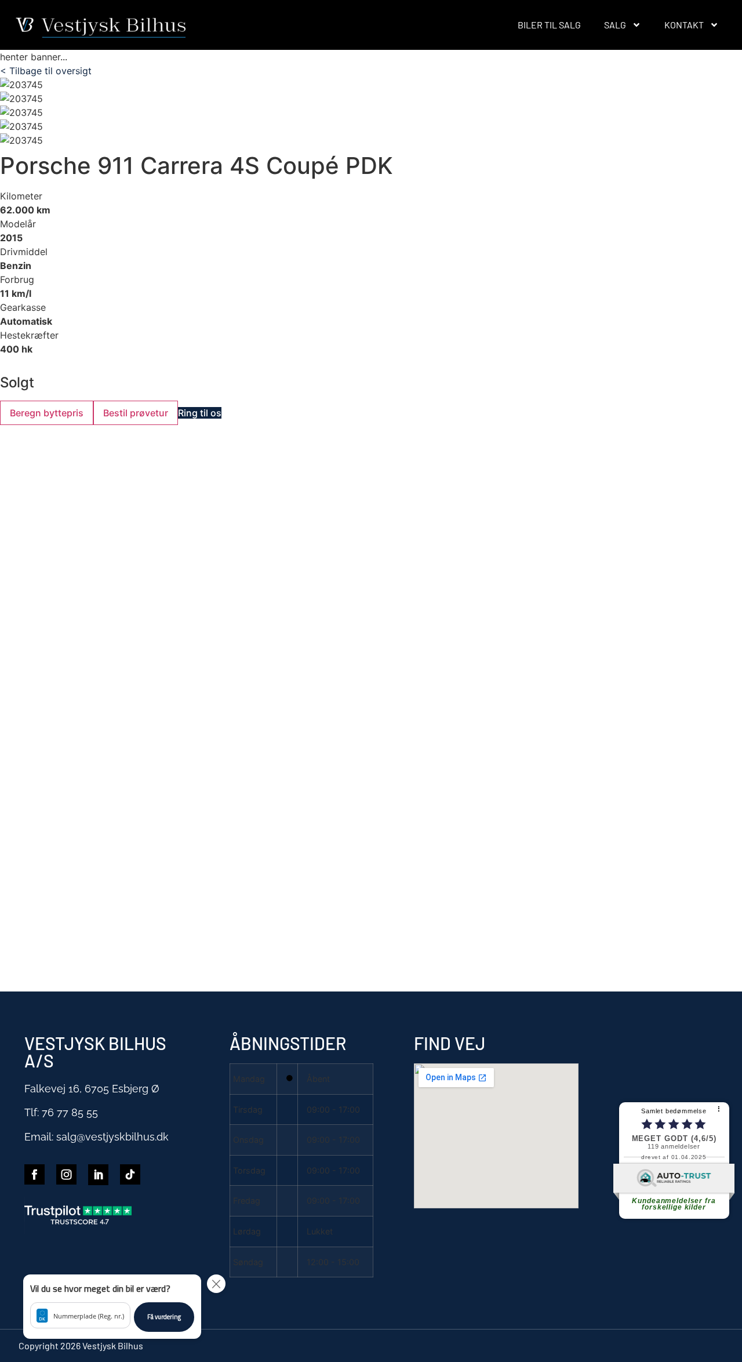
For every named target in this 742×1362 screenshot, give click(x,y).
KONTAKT (684, 24)
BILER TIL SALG (549, 24)
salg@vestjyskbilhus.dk (112, 1137)
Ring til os (199, 413)
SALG (615, 24)
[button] (112, 1306)
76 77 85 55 (70, 1112)
